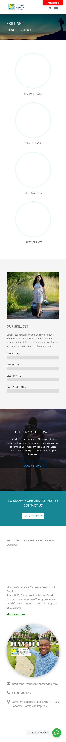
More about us (16, 614)
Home (11, 30)
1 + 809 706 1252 (22, 693)
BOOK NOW (32, 465)
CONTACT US (32, 516)
